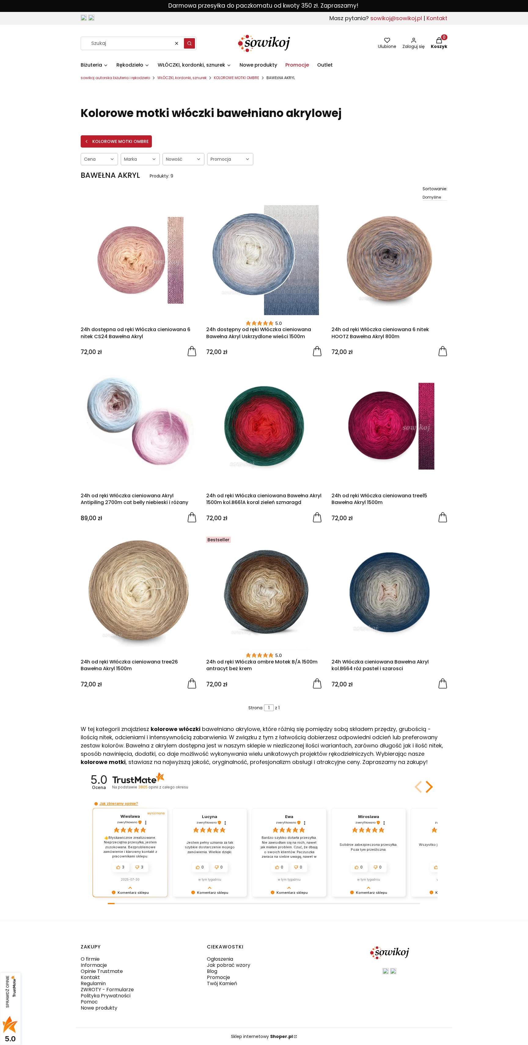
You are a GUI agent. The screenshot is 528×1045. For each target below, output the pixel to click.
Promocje (218, 977)
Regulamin (93, 983)
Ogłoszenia (220, 959)
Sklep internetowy (262, 1036)
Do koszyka (191, 350)
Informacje (94, 965)
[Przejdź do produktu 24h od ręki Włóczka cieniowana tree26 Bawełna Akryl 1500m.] (138, 592)
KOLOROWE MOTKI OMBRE (236, 77)
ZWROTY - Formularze (107, 989)
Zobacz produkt (442, 350)
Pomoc (89, 1001)
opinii (163, 787)
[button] (189, 43)
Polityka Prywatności (105, 995)
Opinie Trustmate (102, 971)
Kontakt (437, 18)
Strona (255, 708)
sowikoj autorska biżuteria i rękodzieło (115, 77)
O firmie (90, 959)
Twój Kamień (222, 983)
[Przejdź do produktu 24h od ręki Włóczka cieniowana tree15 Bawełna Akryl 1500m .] (389, 426)
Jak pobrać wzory (228, 965)
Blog (212, 971)
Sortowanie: (435, 189)
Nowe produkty (99, 1007)
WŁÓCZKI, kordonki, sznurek (182, 77)
